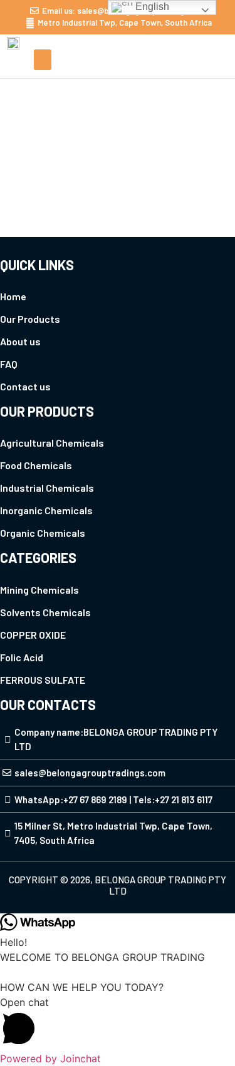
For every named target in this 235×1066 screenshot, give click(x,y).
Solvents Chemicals (45, 612)
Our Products (30, 319)
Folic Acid (21, 657)
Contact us (25, 386)
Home (95, 120)
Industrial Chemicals (47, 488)
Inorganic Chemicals (46, 510)
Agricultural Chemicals (52, 443)
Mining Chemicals (39, 590)
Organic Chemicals (42, 533)
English (151, 6)
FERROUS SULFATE (42, 680)
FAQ (9, 364)
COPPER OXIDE (33, 635)
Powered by (50, 1058)
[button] (42, 59)
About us (20, 341)
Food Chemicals (36, 465)
